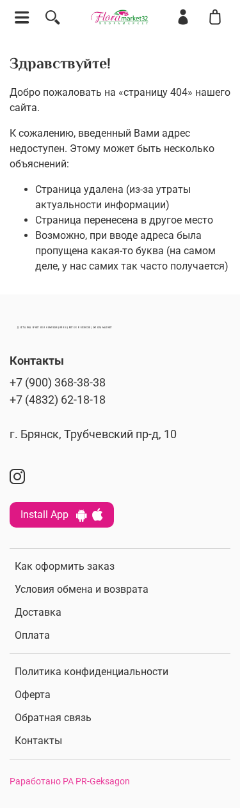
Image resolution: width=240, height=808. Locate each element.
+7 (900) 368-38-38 (58, 382)
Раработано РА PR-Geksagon (70, 781)
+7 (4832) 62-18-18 (58, 399)
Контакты (38, 741)
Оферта (33, 695)
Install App (48, 514)
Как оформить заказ (65, 566)
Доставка (38, 612)
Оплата (32, 635)
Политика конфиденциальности (91, 672)
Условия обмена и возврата (81, 589)
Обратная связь (53, 718)
